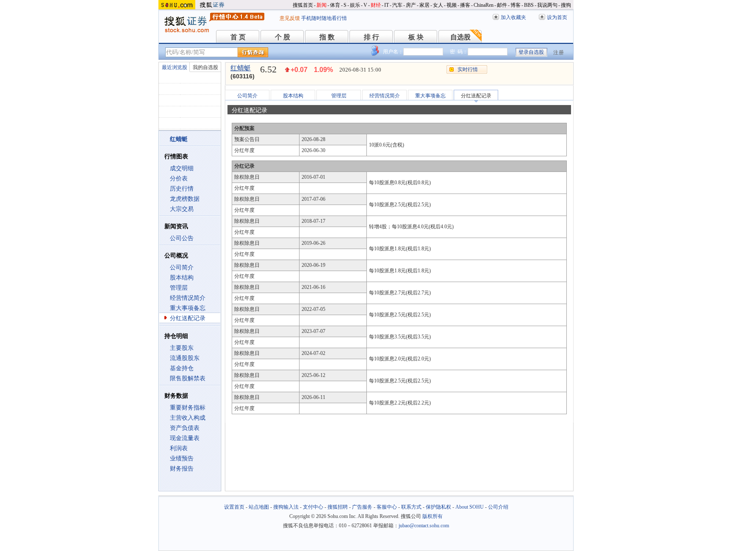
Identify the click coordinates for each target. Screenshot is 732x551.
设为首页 (557, 17)
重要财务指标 (187, 407)
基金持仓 (182, 368)
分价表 (179, 178)
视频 (451, 5)
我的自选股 (205, 67)
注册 (558, 52)
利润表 (179, 448)
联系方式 (411, 507)
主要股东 (182, 348)
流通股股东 (185, 358)
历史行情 (182, 189)
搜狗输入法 (286, 507)
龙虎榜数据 (185, 199)
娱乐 (355, 5)
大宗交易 (182, 209)
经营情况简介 (187, 298)
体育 (335, 5)
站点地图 (259, 507)
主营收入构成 (187, 418)
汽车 (397, 5)
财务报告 (182, 468)
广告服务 (362, 507)
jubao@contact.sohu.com (424, 526)
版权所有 (432, 516)
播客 (465, 5)
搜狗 (566, 5)
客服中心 (387, 507)
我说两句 (547, 5)
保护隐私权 (438, 507)
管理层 (179, 288)
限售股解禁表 (187, 378)
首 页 (238, 37)
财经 (376, 5)
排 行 (371, 37)
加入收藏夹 (513, 17)
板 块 (416, 37)
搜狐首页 (303, 5)
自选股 (460, 37)
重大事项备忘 (187, 308)
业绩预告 (182, 458)
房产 (411, 5)
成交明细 (182, 168)
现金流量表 (185, 438)
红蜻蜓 (240, 68)
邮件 (502, 5)
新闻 (321, 5)
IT (386, 5)
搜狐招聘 (337, 507)
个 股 (282, 37)
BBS (529, 5)
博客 (515, 5)
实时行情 (468, 69)
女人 (438, 5)
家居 (424, 5)
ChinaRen (484, 5)
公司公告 (182, 238)
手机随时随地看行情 (324, 18)
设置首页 (234, 507)
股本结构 (182, 277)
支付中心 (313, 507)
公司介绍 (498, 507)
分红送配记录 (187, 318)
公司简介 (182, 267)
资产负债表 (185, 428)
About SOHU (469, 507)
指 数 (327, 37)
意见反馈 (290, 18)
